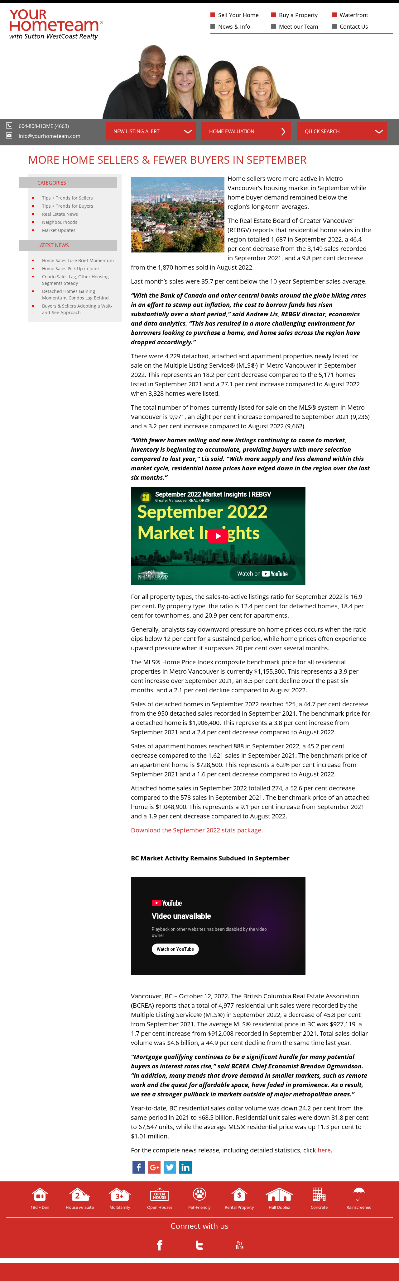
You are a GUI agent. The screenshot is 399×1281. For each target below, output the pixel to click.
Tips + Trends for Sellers (67, 198)
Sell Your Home (238, 15)
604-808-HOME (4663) (44, 126)
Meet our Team (298, 26)
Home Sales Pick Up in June (70, 268)
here (324, 1150)
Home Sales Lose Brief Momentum (78, 260)
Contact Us (354, 26)
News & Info (234, 26)
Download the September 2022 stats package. (197, 830)
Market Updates (58, 230)
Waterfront (354, 15)
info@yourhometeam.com (49, 136)
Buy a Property (298, 15)
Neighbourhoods (59, 222)
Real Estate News (60, 214)
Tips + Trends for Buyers (67, 206)
